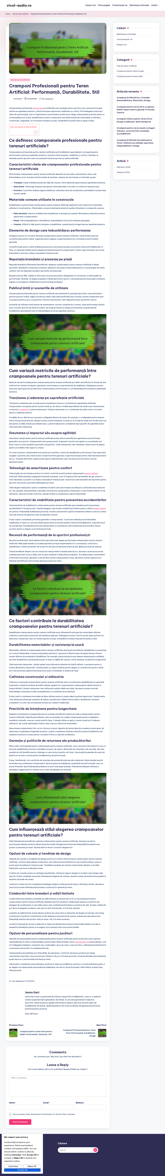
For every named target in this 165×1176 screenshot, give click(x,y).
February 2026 (124, 167)
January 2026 (123, 172)
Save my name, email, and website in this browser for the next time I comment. (44, 1114)
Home (8, 14)
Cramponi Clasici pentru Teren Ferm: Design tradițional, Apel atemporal (134, 120)
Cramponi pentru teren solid (129, 76)
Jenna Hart (32, 992)
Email (46, 1102)
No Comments (47, 99)
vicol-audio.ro (19, 5)
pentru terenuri (91, 473)
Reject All (32, 1166)
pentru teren (38, 108)
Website (80, 1102)
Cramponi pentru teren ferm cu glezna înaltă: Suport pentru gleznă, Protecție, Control (136, 109)
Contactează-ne (124, 39)
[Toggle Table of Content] (34, 132)
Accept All (22, 1170)
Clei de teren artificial (20, 14)
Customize (13, 1166)
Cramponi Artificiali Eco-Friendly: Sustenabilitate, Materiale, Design (134, 99)
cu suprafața (23, 409)
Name (12, 1102)
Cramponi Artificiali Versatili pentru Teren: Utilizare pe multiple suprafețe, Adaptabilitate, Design (135, 143)
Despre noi (121, 44)
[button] (31, 1014)
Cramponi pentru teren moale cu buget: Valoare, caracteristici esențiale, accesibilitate (136, 131)
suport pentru (100, 508)
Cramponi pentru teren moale (130, 71)
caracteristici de (82, 942)
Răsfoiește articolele (126, 34)
